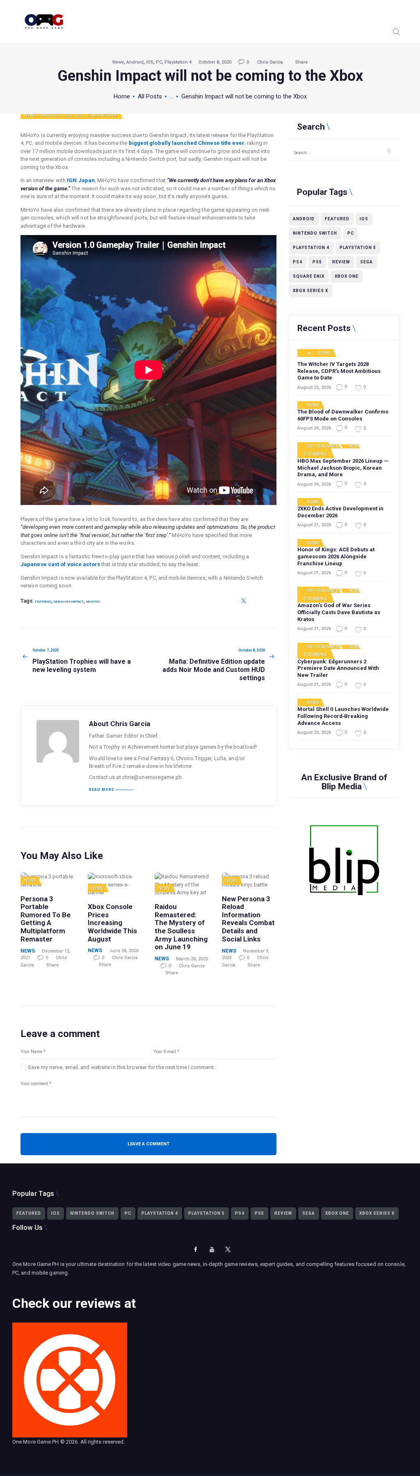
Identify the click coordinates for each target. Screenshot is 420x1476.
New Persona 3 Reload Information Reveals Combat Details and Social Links (248, 919)
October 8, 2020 (215, 62)
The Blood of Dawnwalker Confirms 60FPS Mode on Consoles (342, 415)
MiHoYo (93, 601)
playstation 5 (358, 247)
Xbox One (346, 276)
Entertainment (324, 446)
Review (341, 262)
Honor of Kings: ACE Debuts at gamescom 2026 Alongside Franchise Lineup (335, 556)
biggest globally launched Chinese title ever (186, 143)
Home (122, 96)
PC (159, 62)
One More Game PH (35, 1442)
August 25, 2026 (314, 387)
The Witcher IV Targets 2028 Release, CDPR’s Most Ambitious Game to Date (339, 371)
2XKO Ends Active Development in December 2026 (340, 512)
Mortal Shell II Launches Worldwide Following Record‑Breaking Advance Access (343, 716)
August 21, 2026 (314, 525)
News (118, 62)
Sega (366, 262)
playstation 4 (311, 247)
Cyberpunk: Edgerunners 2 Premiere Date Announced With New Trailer (338, 668)
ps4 (297, 262)
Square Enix (308, 276)
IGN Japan (81, 180)
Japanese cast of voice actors (60, 564)
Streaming (315, 454)
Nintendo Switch (315, 233)
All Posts (150, 96)
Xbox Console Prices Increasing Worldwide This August (112, 923)
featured (43, 601)
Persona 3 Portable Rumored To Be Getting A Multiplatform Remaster (46, 919)
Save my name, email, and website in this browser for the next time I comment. (121, 1067)
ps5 (317, 262)
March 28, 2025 (192, 959)
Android (135, 62)
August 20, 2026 (314, 732)
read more (101, 790)
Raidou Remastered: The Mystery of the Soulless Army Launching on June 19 (181, 927)
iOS (149, 62)
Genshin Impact (69, 601)
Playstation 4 (178, 62)
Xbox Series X (310, 290)
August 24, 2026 (314, 428)
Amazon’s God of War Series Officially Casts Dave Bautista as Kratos (338, 612)
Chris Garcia (270, 62)
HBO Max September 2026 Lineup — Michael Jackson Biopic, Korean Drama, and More (342, 468)
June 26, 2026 (124, 950)
